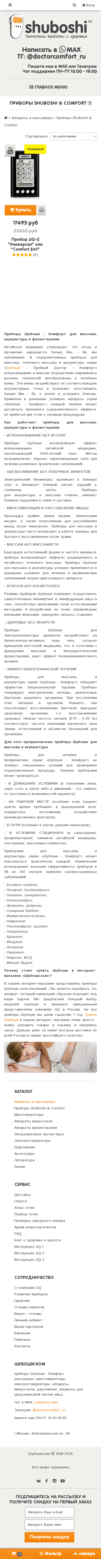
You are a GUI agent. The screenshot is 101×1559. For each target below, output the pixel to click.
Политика (22, 1339)
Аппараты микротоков (33, 1121)
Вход (90, 5)
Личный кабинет (28, 1320)
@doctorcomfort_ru (49, 1410)
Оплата (20, 1201)
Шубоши (13, 367)
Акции (19, 1166)
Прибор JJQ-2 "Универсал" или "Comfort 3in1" (25, 245)
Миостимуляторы (29, 1114)
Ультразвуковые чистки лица (39, 1134)
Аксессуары (24, 1153)
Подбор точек (26, 1214)
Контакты (22, 1346)
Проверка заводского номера (39, 1220)
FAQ (17, 1233)
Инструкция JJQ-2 (29, 1253)
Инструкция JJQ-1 (29, 1246)
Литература (24, 1160)
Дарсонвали (24, 1147)
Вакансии (22, 1333)
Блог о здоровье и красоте (37, 1240)
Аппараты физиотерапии (35, 1127)
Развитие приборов (31, 1294)
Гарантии (22, 1300)
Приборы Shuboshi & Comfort (39, 1108)
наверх (87, 1553)
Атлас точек (24, 1207)
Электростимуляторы (32, 1140)
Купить (22, 210)
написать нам (46, 1402)
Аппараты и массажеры (31, 118)
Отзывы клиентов (29, 1307)
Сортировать (37, 136)
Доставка (22, 1194)
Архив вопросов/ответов (35, 1227)
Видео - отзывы (28, 1313)
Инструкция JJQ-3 (29, 1259)
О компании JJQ (27, 1287)
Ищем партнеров (28, 1326)
